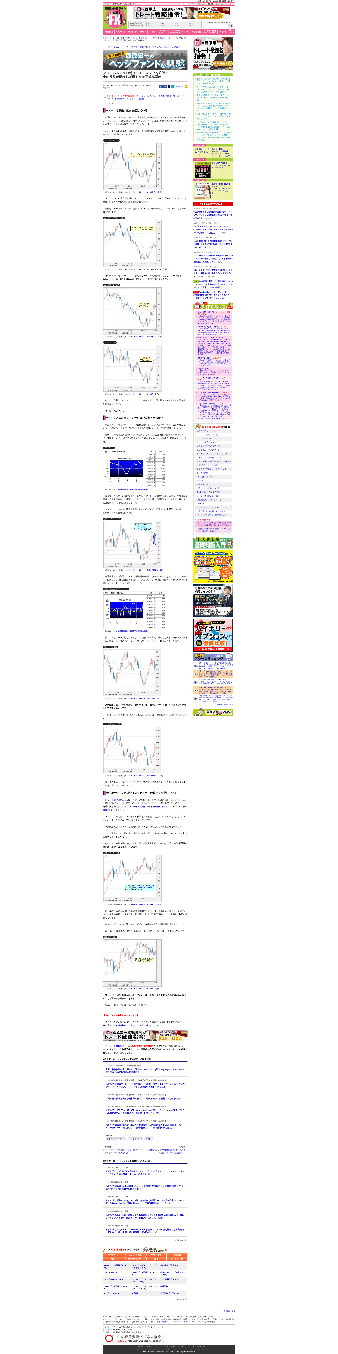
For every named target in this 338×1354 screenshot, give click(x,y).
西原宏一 (149, 1139)
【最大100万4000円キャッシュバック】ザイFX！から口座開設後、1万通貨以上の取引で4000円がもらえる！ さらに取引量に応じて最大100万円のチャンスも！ (214, 362)
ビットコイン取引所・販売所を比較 (211, 515)
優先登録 (180, 86)
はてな (172, 86)
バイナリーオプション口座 (208, 507)
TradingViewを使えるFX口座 (209, 492)
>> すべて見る (182, 1299)
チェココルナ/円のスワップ (208, 450)
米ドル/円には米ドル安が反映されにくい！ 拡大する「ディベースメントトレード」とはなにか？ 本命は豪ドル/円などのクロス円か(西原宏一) (215, 682)
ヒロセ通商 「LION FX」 (170, 1279)
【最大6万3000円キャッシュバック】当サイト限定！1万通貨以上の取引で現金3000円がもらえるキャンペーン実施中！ (214, 371)
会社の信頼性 (202, 473)
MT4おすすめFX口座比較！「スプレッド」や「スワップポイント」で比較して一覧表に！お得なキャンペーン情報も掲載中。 (213, 89)
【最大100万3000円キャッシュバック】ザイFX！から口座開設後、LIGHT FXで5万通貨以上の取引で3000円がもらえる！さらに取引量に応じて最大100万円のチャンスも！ (214, 396)
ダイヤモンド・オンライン (156, 1349)
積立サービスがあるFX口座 (208, 488)
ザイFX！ (207, 1349)
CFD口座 (200, 503)
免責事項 (140, 1346)
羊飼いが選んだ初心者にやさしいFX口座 (214, 461)
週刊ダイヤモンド (171, 1349)
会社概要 (149, 1346)
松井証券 (164, 1286)
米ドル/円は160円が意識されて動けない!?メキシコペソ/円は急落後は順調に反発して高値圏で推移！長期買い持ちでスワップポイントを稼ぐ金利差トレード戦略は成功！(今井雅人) (216, 690)
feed (186, 86)
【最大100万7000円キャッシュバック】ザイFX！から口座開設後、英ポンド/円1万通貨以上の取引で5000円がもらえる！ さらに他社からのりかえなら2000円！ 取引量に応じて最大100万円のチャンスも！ (214, 317)
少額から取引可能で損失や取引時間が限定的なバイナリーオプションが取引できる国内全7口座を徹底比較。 (213, 81)
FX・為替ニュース (204, 477)
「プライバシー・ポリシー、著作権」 (184, 1322)
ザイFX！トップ (108, 38)
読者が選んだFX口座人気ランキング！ (213, 511)
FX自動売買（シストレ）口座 (209, 500)
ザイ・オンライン (184, 1349)
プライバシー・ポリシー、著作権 (165, 1346)
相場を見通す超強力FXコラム (126, 38)
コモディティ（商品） (116, 1139)
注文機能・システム (205, 484)
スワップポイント (204, 438)
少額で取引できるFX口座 (207, 465)
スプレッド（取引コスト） (208, 434)
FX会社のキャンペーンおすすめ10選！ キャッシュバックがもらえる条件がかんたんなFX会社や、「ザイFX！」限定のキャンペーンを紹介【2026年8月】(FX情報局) (216, 698)
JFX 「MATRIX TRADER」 (115, 1279)
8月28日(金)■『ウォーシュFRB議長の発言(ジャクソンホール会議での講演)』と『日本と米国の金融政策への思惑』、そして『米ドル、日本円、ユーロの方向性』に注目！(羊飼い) (216, 665)
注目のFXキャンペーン (206, 431)
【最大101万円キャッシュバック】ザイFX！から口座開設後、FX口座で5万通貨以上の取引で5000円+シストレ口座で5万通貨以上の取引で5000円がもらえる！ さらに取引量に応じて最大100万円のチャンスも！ (214, 383)
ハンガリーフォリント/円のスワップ (212, 454)
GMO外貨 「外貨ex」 (169, 1265)
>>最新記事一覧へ (181, 1240)
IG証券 (135, 1293)
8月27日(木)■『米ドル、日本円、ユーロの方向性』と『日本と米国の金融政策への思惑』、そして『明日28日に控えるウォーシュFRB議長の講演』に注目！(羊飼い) (216, 674)
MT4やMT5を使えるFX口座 (208, 496)
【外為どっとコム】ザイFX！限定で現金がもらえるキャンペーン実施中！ (147, 47)
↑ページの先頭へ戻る (227, 1311)
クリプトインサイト (197, 1349)
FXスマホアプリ (203, 480)
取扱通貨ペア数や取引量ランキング (211, 469)
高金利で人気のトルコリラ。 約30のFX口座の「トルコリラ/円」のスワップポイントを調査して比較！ (214, 116)
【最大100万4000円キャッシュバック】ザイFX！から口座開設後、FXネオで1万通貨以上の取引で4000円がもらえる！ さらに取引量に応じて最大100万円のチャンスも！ (214, 330)
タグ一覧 (191, 1346)
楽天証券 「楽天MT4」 (170, 1293)
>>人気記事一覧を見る (225, 705)
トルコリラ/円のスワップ (207, 442)
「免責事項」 (165, 1322)
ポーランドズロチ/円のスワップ (210, 457)
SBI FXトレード (111, 1272)
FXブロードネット (112, 1293)
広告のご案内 (201, 1346)
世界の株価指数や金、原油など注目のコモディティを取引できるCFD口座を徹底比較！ (213, 97)
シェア (164, 86)
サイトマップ (182, 1346)
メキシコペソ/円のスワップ (208, 446)
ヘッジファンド (135, 1139)
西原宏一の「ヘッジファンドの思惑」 (152, 38)
